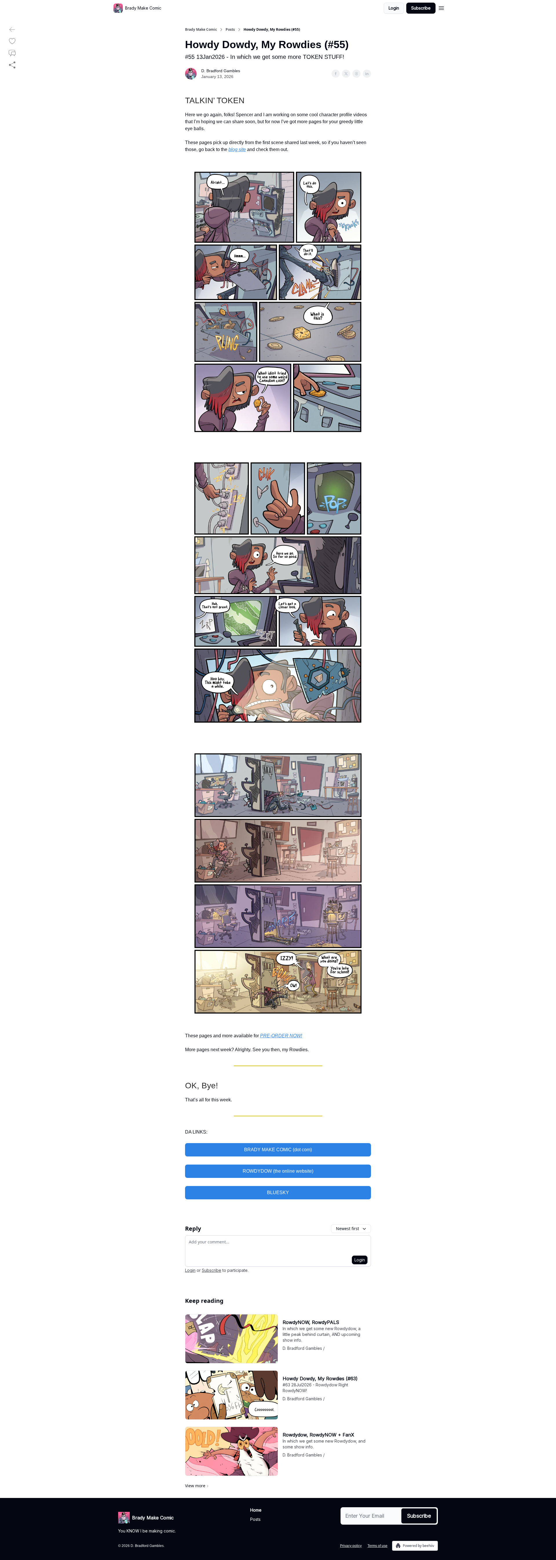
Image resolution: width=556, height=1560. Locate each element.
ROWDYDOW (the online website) (278, 1171)
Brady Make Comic (201, 29)
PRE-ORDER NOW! (281, 1035)
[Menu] (441, 7)
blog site (237, 149)
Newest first (347, 1228)
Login (394, 8)
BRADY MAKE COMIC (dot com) (278, 1149)
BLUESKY (278, 1192)
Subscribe (421, 8)
